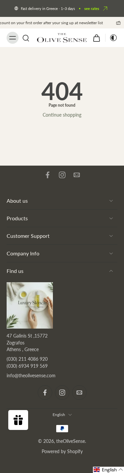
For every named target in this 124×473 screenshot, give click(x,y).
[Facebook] (47, 175)
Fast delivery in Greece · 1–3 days (48, 8)
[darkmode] (111, 38)
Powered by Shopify (62, 451)
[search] (26, 37)
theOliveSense (70, 441)
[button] (108, 470)
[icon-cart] (96, 37)
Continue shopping (62, 115)
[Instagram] (62, 175)
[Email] (76, 175)
